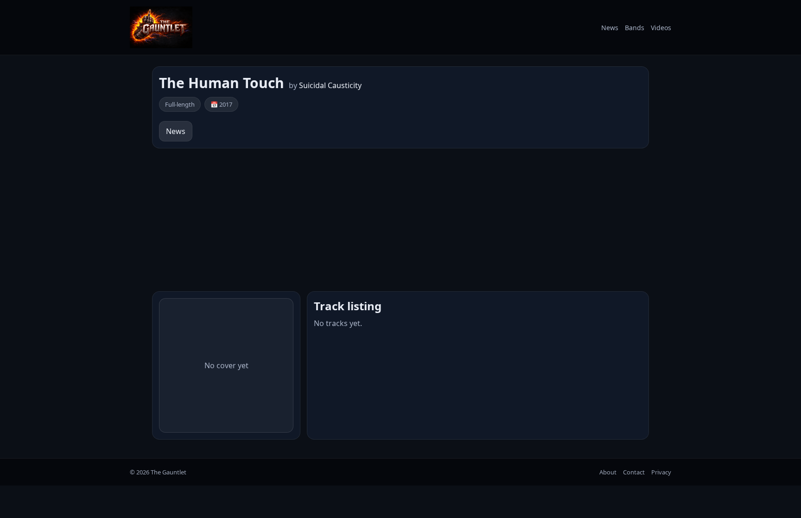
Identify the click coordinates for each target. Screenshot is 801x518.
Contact (634, 472)
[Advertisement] (400, 220)
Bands (634, 27)
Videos (661, 27)
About (608, 472)
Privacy (661, 472)
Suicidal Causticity (330, 85)
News (609, 27)
